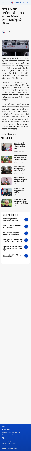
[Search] (24, 2)
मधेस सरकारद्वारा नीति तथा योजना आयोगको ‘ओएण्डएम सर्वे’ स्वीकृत (20, 157)
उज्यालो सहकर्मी (9, 32)
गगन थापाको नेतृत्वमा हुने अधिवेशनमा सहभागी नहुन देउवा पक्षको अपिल (21, 201)
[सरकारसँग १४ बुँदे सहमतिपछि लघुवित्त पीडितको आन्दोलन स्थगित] (6, 147)
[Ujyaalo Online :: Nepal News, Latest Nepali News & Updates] (15, 2)
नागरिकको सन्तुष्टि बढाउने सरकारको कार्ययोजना (19, 190)
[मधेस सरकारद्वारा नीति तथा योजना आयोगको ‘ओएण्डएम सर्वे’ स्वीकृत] (6, 159)
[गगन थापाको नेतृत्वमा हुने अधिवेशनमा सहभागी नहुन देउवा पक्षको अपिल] (6, 203)
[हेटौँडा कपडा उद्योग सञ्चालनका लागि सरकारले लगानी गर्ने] (6, 170)
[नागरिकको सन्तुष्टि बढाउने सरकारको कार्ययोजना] (6, 192)
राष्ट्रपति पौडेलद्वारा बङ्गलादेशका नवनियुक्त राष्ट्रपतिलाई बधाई (20, 179)
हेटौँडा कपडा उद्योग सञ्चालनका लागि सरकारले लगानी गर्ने (19, 168)
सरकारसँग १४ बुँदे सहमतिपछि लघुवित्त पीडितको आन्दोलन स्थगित (19, 145)
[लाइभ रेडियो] (27, 2)
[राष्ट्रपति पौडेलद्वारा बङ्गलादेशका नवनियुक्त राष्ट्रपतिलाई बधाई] (6, 181)
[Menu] (3, 2)
